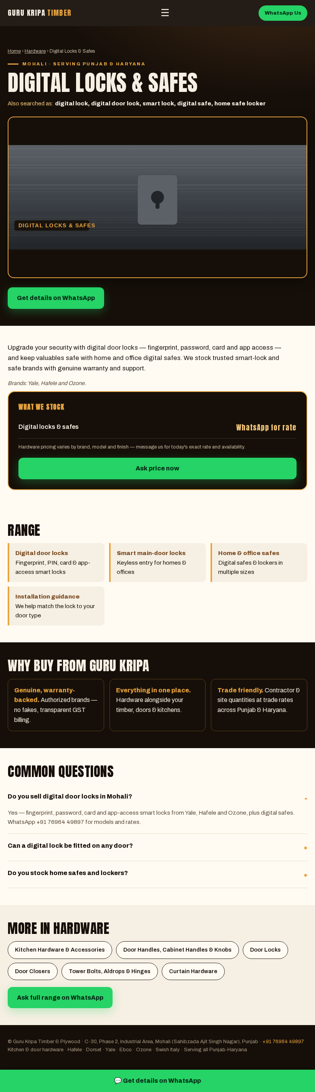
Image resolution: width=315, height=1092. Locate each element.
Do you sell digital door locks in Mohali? (70, 796)
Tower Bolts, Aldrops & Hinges (110, 971)
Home (14, 51)
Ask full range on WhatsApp (60, 997)
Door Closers (32, 971)
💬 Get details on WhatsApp (157, 1080)
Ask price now (157, 468)
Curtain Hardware (193, 971)
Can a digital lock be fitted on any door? (70, 845)
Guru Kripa (39, 12)
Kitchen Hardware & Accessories (60, 950)
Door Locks (265, 950)
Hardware (35, 51)
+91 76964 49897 (283, 1041)
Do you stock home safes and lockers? (68, 873)
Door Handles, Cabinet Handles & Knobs (177, 950)
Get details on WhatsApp (56, 298)
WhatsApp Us (283, 13)
